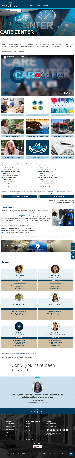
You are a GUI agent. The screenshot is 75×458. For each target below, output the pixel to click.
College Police (30, 433)
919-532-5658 (18, 288)
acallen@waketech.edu (55, 283)
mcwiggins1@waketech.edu (19, 311)
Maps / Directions (10, 436)
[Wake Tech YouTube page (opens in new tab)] (57, 430)
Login (39, 6)
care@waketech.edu (43, 191)
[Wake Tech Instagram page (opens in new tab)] (51, 430)
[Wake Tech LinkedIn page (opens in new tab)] (60, 430)
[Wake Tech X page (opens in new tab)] (54, 430)
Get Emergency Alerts (12, 429)
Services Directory (31, 436)
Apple (27, 426)
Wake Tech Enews (51, 423)
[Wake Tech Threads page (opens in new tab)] (63, 430)
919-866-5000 (49, 434)
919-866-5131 (54, 345)
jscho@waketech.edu (20, 340)
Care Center (17, 32)
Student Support (36, 38)
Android (28, 423)
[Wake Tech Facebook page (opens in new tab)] (47, 430)
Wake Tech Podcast (51, 426)
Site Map (64, 453)
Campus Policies (57, 453)
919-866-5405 (54, 288)
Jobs (7, 433)
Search (45, 6)
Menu (32, 6)
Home (29, 38)
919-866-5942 (18, 317)
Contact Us (36, 453)
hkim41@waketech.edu (55, 340)
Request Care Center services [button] (19, 196)
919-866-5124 (18, 345)
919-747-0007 (54, 317)
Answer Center (10, 423)
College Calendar (10, 426)
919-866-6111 (55, 191)
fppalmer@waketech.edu (20, 283)
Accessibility (9, 439)
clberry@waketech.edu (55, 311)
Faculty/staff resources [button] (57, 196)
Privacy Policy (50, 453)
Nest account (22, 215)
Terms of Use (43, 453)
